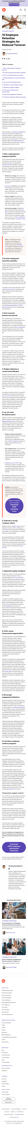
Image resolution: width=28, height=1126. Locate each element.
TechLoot (15, 873)
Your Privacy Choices (13, 1117)
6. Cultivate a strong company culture (12, 85)
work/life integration (13, 441)
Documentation (5, 1057)
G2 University (5, 1052)
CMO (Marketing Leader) (7, 990)
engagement (9, 606)
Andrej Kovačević (12, 53)
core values (5, 529)
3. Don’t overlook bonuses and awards (12, 75)
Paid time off (8, 186)
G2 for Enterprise (5, 1009)
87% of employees (20, 327)
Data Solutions (5, 1042)
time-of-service (6, 396)
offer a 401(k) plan (20, 217)
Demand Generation (6, 995)
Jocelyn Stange (12, 967)
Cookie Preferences (20, 1111)
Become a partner (6, 1068)
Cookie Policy (13, 1111)
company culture (15, 526)
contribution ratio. (20, 218)
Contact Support (6, 1094)
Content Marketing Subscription (9, 1037)
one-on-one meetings (17, 577)
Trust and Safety (5, 1062)
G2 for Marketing (5, 1005)
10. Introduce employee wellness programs (14, 97)
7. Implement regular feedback (10, 87)
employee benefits (7, 164)
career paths (8, 671)
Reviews (3, 1030)
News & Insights (5, 1083)
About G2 (4, 1079)
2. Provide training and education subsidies (14, 72)
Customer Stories (6, 1055)
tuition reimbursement (8, 289)
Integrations (4, 1070)
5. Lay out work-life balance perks (11, 82)
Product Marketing (6, 1000)
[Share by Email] (9, 59)
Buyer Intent (4, 1032)
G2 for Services (5, 1012)
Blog (3, 1050)
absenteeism (10, 789)
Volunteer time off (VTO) (12, 463)
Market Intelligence (6, 1034)
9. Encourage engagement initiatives (12, 94)
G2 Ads (3, 1039)
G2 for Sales (4, 1007)
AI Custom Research (6, 1022)
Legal (3, 1059)
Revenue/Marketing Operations (9, 1002)
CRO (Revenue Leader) (7, 993)
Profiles (3, 1025)
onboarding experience (17, 140)
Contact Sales (5, 1092)
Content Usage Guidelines (19, 1114)
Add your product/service (8, 1099)
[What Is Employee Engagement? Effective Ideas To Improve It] (14, 946)
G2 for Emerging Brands (7, 1014)
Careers (3, 1086)
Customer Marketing (6, 997)
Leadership (4, 1081)
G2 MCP (3, 1027)
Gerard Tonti (11, 932)
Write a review (8, 1102)
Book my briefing (14, 4)
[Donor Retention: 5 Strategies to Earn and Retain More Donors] (14, 910)
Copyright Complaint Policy (8, 1114)
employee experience (19, 707)
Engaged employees (7, 421)
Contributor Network (8, 31)
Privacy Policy (7, 1111)
